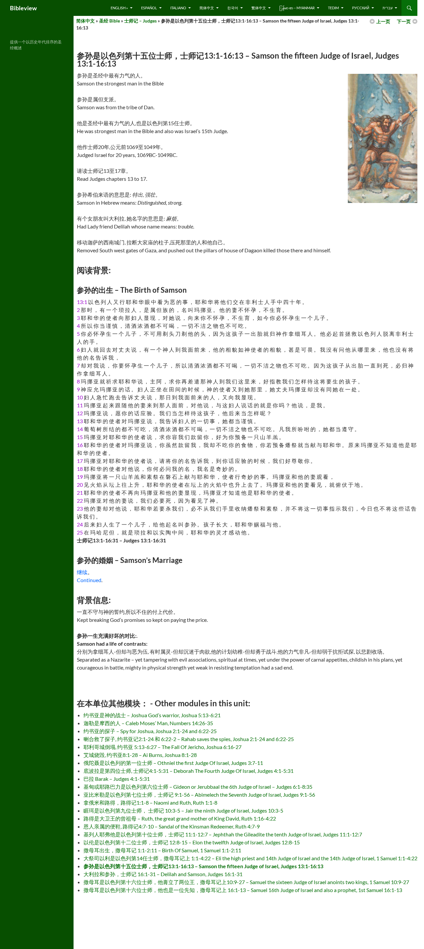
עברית (388, 8)
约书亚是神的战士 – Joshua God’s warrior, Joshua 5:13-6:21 (152, 715)
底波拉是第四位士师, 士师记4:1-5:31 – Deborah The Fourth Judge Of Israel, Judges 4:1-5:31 (188, 771)
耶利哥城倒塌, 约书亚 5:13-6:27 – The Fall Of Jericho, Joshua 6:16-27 (162, 747)
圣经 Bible (109, 21)
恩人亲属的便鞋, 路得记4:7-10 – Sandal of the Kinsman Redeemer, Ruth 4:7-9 (171, 826)
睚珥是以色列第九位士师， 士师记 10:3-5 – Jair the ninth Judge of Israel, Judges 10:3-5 (183, 810)
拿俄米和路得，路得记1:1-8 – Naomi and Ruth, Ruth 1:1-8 (150, 802)
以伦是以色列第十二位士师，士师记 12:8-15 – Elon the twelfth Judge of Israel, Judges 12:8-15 (191, 842)
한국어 (232, 8)
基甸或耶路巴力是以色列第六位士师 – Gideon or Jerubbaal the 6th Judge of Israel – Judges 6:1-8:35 (197, 786)
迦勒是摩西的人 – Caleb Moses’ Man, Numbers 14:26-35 (148, 723)
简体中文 (206, 8)
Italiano (178, 8)
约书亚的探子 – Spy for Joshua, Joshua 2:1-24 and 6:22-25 (150, 731)
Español (149, 8)
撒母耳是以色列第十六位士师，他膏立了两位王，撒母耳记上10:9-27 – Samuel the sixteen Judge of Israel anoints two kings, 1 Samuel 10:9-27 (246, 882)
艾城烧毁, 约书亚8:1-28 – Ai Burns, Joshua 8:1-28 (140, 755)
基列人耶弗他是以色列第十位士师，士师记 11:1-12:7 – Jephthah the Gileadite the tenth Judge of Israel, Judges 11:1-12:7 (222, 834)
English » (119, 8)
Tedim (333, 8)
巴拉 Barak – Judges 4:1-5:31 (116, 778)
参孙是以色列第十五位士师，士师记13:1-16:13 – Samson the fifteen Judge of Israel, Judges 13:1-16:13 (203, 866)
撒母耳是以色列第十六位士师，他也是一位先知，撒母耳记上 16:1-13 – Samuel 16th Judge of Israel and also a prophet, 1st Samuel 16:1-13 (242, 890)
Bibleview (23, 8)
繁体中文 (258, 8)
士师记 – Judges (140, 21)
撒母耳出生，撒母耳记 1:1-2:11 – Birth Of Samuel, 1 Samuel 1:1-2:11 (162, 850)
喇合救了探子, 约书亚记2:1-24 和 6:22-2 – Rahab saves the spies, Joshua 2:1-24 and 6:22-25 (188, 739)
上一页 (383, 21)
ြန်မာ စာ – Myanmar (297, 8)
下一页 (404, 21)
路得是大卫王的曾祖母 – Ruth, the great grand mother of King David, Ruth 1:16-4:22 (179, 818)
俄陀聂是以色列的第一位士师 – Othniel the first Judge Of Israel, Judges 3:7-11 (173, 763)
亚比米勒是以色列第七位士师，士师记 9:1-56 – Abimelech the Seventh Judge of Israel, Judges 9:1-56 (199, 794)
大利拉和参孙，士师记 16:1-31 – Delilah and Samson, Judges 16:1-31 (162, 874)
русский (360, 8)
